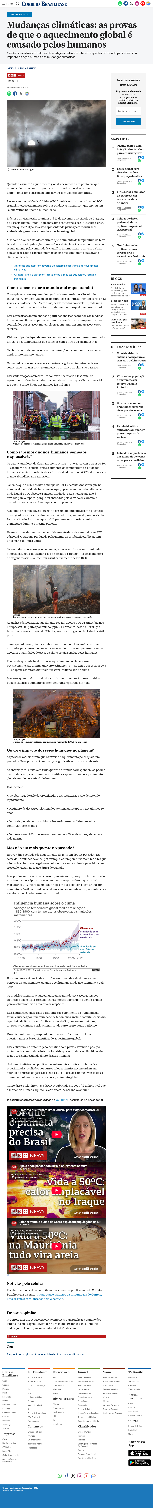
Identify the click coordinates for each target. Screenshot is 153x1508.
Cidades (5, 1385)
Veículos (81, 1440)
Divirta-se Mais (63, 1398)
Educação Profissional (37, 1413)
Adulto (81, 1450)
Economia (6, 1397)
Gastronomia (58, 1385)
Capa (4, 1381)
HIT (54, 1416)
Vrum (107, 1372)
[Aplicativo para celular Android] (139, 1463)
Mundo (5, 1400)
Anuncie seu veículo (111, 1381)
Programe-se (58, 1408)
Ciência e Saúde (27, 68)
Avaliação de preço (111, 1393)
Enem (30, 1393)
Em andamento (34, 1440)
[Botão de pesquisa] (16, 3)
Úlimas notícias (84, 1393)
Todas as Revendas (111, 1409)
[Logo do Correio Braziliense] (44, 4)
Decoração (82, 1405)
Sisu (29, 1409)
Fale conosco (33, 1421)
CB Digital (6, 1447)
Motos (106, 1401)
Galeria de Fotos (85, 1409)
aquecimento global (21, 1354)
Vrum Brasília (134, 1389)
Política (5, 1389)
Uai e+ (131, 1434)
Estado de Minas (135, 1426)
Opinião (5, 1416)
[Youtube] (142, 5)
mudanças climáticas (72, 1354)
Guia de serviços (85, 1397)
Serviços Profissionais (87, 1454)
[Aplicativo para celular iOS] (139, 1453)
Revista (131, 1407)
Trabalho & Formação (37, 1385)
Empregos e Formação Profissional (87, 1445)
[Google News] (148, 5)
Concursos (35, 1426)
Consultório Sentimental (63, 1381)
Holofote (6, 1420)
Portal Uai (132, 1430)
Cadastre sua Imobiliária (88, 1421)
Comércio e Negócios (87, 1458)
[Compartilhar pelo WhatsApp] (139, 161)
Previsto (31, 1436)
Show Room (83, 1401)
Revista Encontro (135, 1396)
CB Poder (132, 1385)
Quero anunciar (84, 1432)
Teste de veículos (110, 1389)
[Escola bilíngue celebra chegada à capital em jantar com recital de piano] (138, 288)
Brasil (4, 1393)
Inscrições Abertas (35, 1444)
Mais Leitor (57, 1424)
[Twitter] (131, 5)
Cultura (31, 1401)
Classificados (87, 1426)
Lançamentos (83, 1389)
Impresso (9, 1434)
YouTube (61, 1100)
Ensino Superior (34, 1381)
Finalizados (32, 1448)
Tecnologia (7, 1424)
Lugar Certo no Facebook (89, 1413)
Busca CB (6, 1451)
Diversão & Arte (9, 1404)
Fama (55, 1377)
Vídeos (106, 1397)
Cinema (56, 1404)
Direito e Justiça (9, 1443)
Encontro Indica (135, 1415)
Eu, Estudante (37, 1372)
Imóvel (83, 1372)
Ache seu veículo (110, 1377)
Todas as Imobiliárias (87, 1417)
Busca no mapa (84, 1385)
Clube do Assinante (10, 1455)
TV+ (54, 1420)
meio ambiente (46, 1354)
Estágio (31, 1389)
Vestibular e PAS (35, 1405)
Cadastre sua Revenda (112, 1413)
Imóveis (81, 1436)
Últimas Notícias (35, 1397)
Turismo (5, 1428)
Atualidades (133, 1411)
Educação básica (35, 1377)
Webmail (56, 1393)
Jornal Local (133, 1381)
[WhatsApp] (120, 5)
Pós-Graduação (34, 1417)
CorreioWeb (61, 1372)
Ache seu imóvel (85, 1377)
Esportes (6, 1408)
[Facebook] (125, 5)
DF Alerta (132, 1377)
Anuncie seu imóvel (86, 1381)
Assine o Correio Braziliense (9, 1460)
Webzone (57, 1389)
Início (10, 68)
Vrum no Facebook (111, 1405)
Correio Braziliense (10, 1373)
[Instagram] (137, 5)
